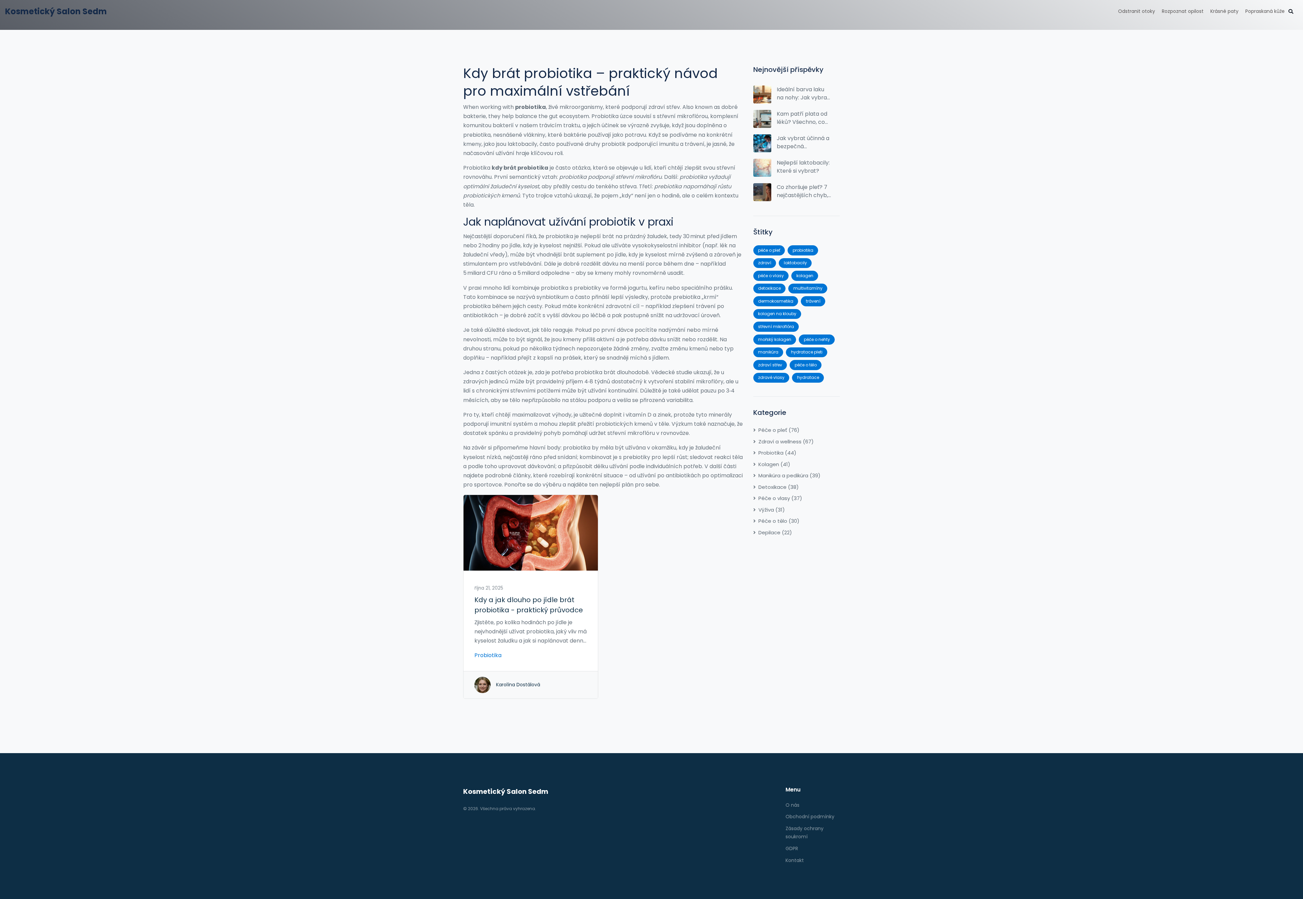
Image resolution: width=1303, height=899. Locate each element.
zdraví (764, 263)
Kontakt (795, 860)
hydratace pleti (807, 352)
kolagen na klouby (777, 314)
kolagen (804, 276)
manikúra (768, 352)
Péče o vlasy (780, 498)
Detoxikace (778, 487)
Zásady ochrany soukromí (805, 832)
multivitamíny (808, 288)
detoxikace (769, 288)
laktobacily (795, 263)
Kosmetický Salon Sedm (56, 11)
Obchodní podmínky (810, 816)
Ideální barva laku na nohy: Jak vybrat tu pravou (803, 93)
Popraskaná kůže (1265, 11)
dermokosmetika (775, 301)
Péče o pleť (778, 430)
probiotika (803, 250)
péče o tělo (806, 365)
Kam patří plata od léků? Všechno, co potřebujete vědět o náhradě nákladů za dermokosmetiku (803, 118)
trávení (813, 301)
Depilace (775, 532)
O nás (792, 805)
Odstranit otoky (1136, 11)
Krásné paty (1224, 11)
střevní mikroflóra (776, 326)
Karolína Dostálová (518, 684)
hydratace (808, 377)
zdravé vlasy (771, 377)
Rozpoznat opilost (1183, 11)
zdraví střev (770, 365)
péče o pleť (769, 250)
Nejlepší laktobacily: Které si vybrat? (803, 167)
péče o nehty (817, 339)
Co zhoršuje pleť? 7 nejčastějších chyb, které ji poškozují (802, 191)
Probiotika (488, 655)
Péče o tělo (778, 520)
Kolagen (774, 464)
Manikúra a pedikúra (789, 475)
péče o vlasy (771, 276)
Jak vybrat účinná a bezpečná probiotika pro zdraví (803, 142)
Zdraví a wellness (786, 441)
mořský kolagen (774, 339)
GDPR (792, 848)
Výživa (771, 509)
